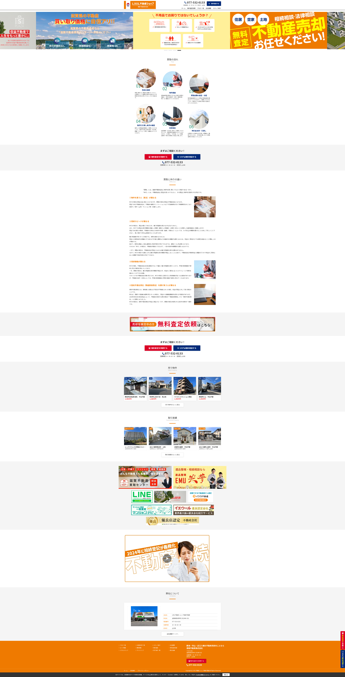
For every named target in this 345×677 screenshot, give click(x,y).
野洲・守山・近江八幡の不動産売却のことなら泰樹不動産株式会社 (205, 646)
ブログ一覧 (200, 8)
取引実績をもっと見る (172, 455)
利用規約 (132, 670)
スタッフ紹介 (217, 8)
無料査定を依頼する (159, 156)
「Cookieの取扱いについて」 (202, 674)
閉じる (226, 675)
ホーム (183, 8)
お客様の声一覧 (141, 645)
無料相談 (155, 648)
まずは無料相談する (188, 156)
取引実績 (172, 650)
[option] (172, 30)
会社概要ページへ (172, 634)
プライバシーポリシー (143, 670)
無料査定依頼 (191, 8)
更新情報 (139, 648)
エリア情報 (123, 648)
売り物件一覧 (156, 650)
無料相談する (215, 4)
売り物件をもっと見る (172, 405)
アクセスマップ (124, 650)
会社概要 (208, 8)
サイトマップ (140, 650)
